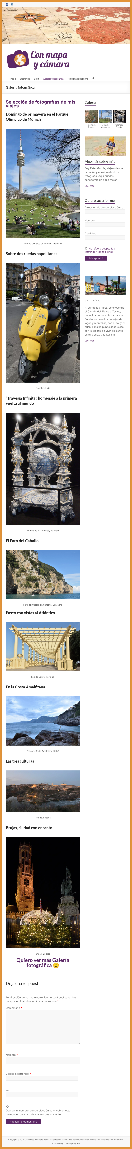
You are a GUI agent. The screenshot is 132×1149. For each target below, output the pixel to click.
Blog (36, 78)
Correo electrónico (18, 1073)
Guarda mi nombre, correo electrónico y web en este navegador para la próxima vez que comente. (38, 1112)
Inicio (13, 78)
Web (8, 1090)
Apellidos (90, 233)
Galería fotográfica (53, 78)
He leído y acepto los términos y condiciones (100, 250)
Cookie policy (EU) (72, 1143)
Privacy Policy (57, 1143)
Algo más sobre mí (78, 78)
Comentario (14, 1007)
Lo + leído (92, 300)
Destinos (25, 78)
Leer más (89, 185)
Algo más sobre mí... (100, 161)
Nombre (12, 1054)
